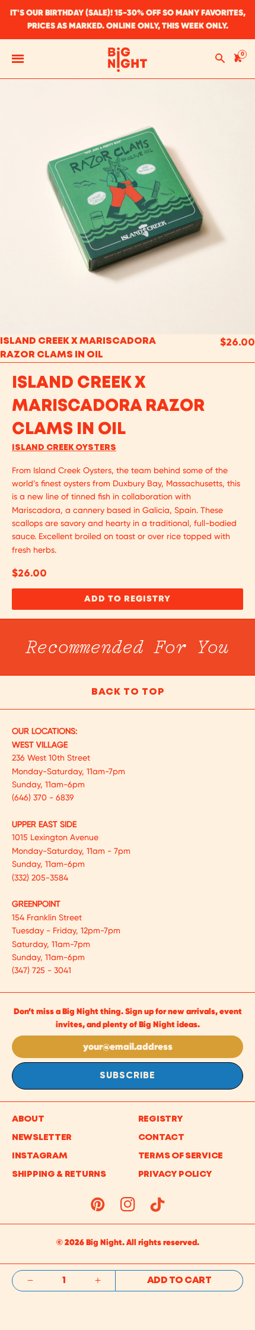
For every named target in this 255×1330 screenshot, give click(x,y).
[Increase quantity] (97, 1280)
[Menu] (18, 59)
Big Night (104, 1242)
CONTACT (161, 1137)
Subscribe (127, 1076)
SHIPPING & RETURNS (59, 1174)
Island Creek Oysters (64, 447)
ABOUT (28, 1119)
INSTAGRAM (39, 1156)
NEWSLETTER (42, 1137)
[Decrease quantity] (29, 1280)
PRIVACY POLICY (175, 1174)
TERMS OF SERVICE (180, 1156)
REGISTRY (160, 1119)
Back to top (127, 692)
